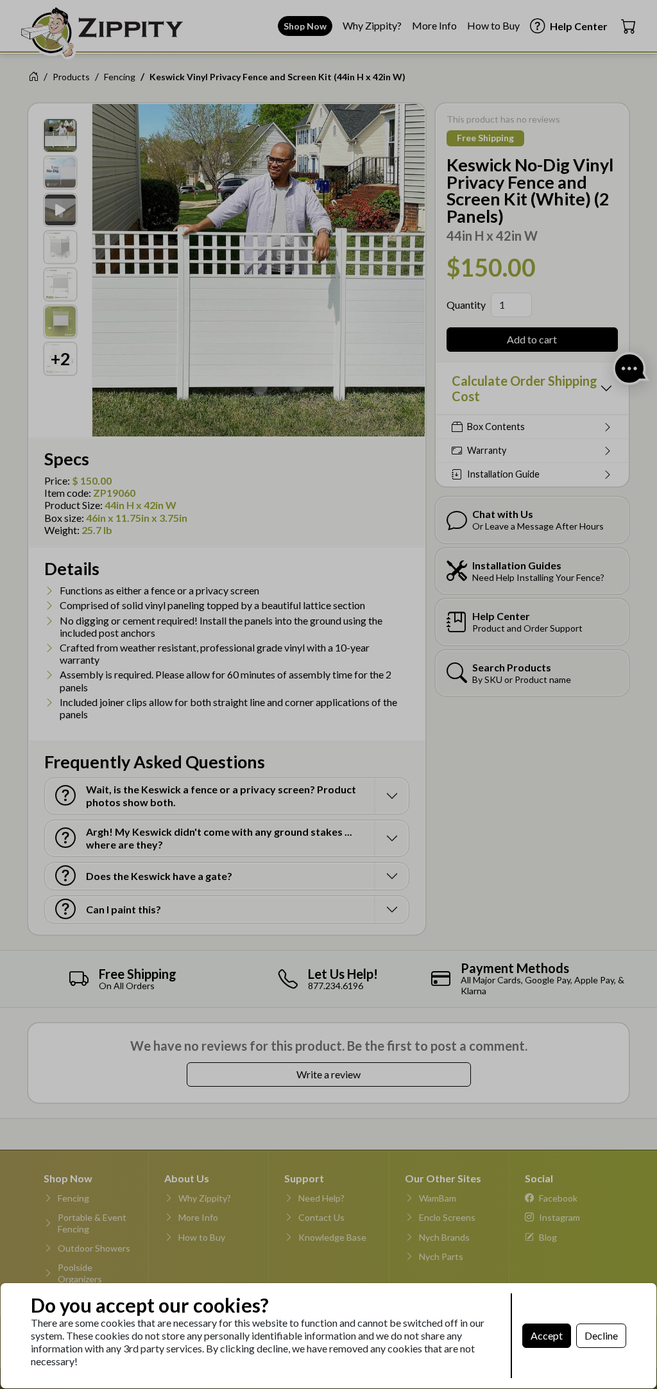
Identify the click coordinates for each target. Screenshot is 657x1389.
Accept (547, 1335)
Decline (601, 1335)
